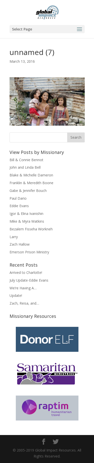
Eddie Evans (19, 205)
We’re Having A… (23, 288)
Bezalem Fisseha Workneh (31, 229)
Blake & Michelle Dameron (31, 175)
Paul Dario (18, 198)
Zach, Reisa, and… (24, 303)
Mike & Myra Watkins (27, 221)
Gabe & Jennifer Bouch (28, 190)
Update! (16, 295)
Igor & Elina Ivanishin (26, 213)
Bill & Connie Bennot (26, 159)
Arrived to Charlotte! (26, 272)
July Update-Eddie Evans (29, 280)
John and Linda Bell (25, 167)
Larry (14, 236)
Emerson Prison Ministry (29, 252)
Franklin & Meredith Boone (31, 182)
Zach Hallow (20, 244)
